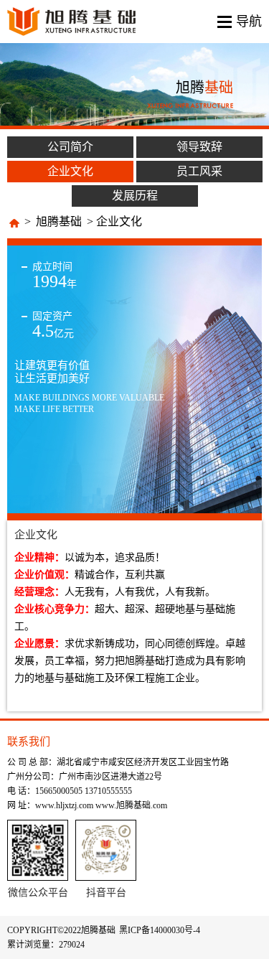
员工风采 (199, 171)
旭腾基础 (59, 221)
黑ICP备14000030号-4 (159, 930)
